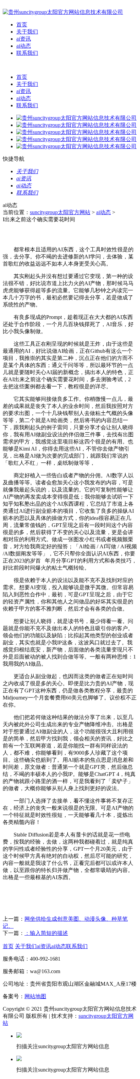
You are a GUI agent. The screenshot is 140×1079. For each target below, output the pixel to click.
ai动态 (23, 46)
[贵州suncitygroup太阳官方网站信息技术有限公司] (63, 12)
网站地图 (35, 996)
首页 (21, 24)
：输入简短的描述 (46, 933)
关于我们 (27, 32)
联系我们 (27, 53)
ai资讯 (23, 39)
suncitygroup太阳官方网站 (60, 212)
